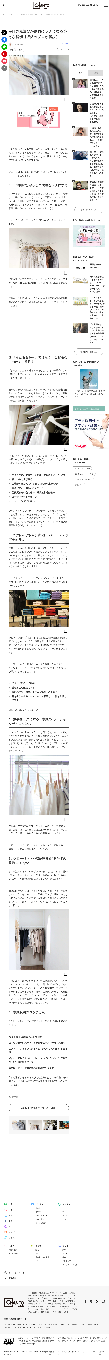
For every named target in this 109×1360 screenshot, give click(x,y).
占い (10, 1226)
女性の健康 (13, 1250)
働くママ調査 (40, 1223)
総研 (10, 1204)
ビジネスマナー (41, 1216)
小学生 (38, 1261)
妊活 (37, 1250)
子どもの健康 (14, 1254)
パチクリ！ (8, 1327)
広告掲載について (16, 1278)
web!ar (19, 1324)
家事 (11, 50)
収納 (20, 50)
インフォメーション (17, 1273)
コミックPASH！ (19, 1327)
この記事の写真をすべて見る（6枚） (38, 1108)
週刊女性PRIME (9, 1324)
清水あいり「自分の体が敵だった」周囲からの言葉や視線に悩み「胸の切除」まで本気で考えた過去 (97, 89)
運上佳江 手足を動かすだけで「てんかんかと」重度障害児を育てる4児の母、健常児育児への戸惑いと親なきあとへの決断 (97, 164)
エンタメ (66, 1204)
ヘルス (11, 1246)
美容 (64, 1257)
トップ (5, 14)
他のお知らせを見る (89, 352)
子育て (38, 1246)
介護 (91, 474)
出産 (37, 1254)
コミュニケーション (70, 1265)
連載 (10, 1215)
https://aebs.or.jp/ (28, 1344)
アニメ (65, 1216)
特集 (10, 1210)
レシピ (11, 1232)
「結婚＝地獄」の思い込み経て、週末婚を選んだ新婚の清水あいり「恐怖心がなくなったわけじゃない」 (97, 137)
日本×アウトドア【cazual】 (68, 1324)
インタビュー (80, 474)
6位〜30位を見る (89, 210)
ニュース (12, 1238)
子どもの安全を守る (82, 468)
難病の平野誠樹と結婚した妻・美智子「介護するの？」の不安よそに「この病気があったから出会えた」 (97, 191)
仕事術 (38, 1212)
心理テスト (79, 485)
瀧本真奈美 (15, 1097)
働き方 (38, 1208)
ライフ (13, 14)
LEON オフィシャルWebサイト (91, 1324)
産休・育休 (39, 1219)
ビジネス (39, 1204)
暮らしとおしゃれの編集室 (48, 1324)
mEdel (25, 1324)
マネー (65, 1254)
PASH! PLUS (33, 1324)
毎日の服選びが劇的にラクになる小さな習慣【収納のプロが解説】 (42, 14)
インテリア (66, 1261)
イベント (65, 1219)
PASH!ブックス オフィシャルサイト (39, 1327)
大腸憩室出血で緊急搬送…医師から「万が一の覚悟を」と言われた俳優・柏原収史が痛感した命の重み (97, 113)
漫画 (10, 1221)
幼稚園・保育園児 (42, 1257)
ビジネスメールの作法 (83, 479)
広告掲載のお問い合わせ (89, 5)
